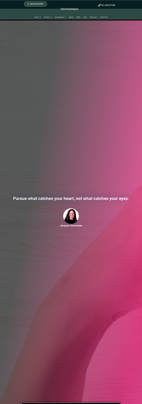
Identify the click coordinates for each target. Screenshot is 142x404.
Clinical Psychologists (69, 8)
